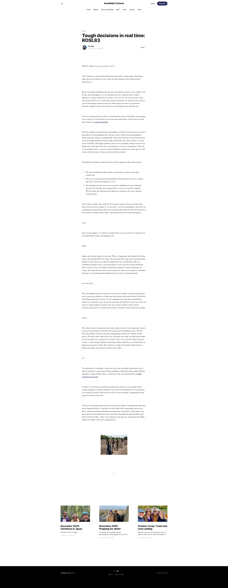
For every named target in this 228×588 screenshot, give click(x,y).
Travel (125, 9)
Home (88, 9)
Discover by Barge (107, 9)
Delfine (95, 9)
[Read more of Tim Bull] (84, 47)
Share (142, 47)
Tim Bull (91, 46)
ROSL (84, 31)
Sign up (110, 574)
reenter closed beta (101, 122)
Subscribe (162, 3)
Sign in (153, 3)
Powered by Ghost (162, 573)
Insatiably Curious (114, 3)
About (139, 9)
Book (118, 9)
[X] (114, 571)
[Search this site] (62, 3)
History (131, 9)
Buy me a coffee (119, 574)
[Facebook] (117, 571)
